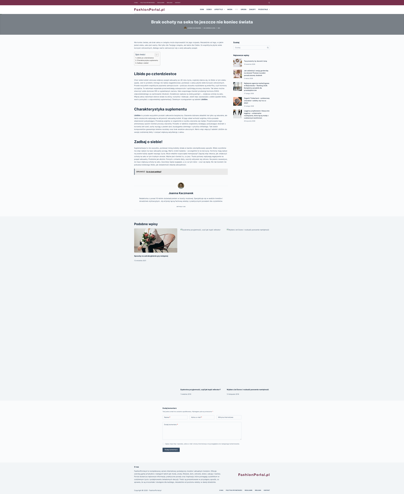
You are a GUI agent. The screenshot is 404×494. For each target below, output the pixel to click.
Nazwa (167, 417)
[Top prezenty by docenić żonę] (237, 62)
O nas (136, 2)
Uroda (243, 9)
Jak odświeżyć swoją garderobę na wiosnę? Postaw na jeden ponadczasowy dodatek (256, 73)
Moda (229, 9)
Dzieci (209, 9)
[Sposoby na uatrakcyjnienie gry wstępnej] (155, 240)
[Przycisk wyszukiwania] (268, 47)
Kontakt (177, 2)
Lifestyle (218, 9)
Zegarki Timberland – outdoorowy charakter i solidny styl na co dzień (257, 100)
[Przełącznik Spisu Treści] (155, 55)
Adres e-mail (196, 417)
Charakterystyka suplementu (147, 60)
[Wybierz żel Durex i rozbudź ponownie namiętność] (248, 307)
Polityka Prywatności (147, 2)
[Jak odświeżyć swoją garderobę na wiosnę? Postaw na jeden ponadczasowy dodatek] (237, 74)
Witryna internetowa (225, 417)
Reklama (169, 2)
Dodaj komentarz (171, 425)
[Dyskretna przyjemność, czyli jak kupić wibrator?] (202, 307)
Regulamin (160, 2)
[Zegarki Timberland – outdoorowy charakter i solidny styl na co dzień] (237, 101)
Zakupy (252, 9)
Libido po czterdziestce (145, 58)
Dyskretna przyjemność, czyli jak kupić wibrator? (200, 389)
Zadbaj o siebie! (142, 63)
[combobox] (249, 47)
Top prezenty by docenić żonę (255, 61)
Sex (236, 9)
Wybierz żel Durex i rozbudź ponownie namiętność (248, 389)
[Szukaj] (269, 2)
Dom (202, 9)
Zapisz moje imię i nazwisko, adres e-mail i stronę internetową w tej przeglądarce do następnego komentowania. (202, 444)
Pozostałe (263, 9)
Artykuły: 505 (181, 206)
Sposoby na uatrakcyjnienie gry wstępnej (151, 256)
